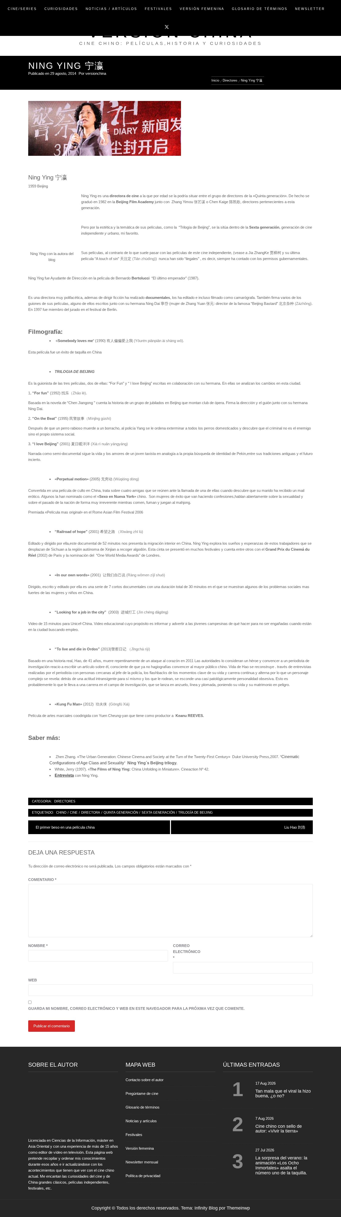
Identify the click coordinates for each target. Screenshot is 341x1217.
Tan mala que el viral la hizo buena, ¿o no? (283, 1094)
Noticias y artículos (141, 1121)
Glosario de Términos (260, 9)
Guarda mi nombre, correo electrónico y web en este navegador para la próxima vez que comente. (136, 1008)
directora (90, 812)
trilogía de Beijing (195, 812)
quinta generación (121, 812)
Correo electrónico (185, 952)
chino (61, 812)
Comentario (42, 879)
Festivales (158, 9)
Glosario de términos (143, 1107)
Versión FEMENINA (202, 9)
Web (32, 980)
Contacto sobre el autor (145, 1080)
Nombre (38, 946)
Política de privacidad (143, 1176)
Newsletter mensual (142, 1162)
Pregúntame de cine (142, 1093)
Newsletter (310, 9)
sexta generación (158, 812)
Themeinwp (238, 1208)
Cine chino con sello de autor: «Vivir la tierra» (278, 1129)
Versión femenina (140, 1148)
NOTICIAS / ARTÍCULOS (111, 9)
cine (74, 812)
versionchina (95, 73)
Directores (64, 801)
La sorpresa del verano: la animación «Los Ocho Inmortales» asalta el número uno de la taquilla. (281, 1165)
